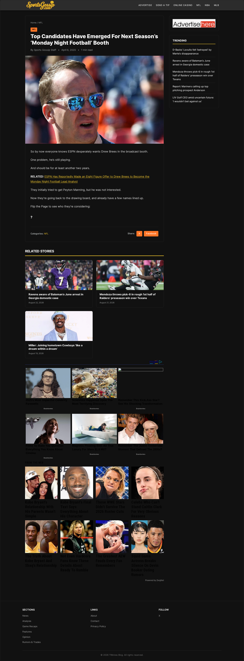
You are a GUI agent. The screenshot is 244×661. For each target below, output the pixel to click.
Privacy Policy (98, 626)
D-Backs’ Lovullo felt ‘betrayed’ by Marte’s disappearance (192, 51)
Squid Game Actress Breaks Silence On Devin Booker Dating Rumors (145, 565)
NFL (198, 5)
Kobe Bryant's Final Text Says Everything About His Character (75, 509)
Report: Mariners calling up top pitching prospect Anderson (190, 88)
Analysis (26, 621)
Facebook (151, 233)
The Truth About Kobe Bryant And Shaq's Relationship (41, 561)
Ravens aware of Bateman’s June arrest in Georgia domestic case (56, 296)
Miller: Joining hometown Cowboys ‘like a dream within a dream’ (55, 347)
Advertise (145, 5)
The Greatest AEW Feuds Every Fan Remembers (110, 561)
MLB (216, 5)
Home (33, 22)
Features (27, 631)
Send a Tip (162, 5)
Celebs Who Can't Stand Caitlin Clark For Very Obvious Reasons (146, 509)
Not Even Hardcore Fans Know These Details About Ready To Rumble (75, 563)
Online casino (182, 5)
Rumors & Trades (31, 642)
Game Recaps (29, 626)
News (25, 615)
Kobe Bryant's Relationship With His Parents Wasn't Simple (40, 509)
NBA (207, 5)
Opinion (26, 637)
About (94, 615)
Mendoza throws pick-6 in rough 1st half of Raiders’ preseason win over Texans (128, 296)
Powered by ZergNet (154, 580)
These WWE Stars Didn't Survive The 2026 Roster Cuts (110, 507)
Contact (95, 621)
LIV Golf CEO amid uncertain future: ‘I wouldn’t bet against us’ (193, 99)
